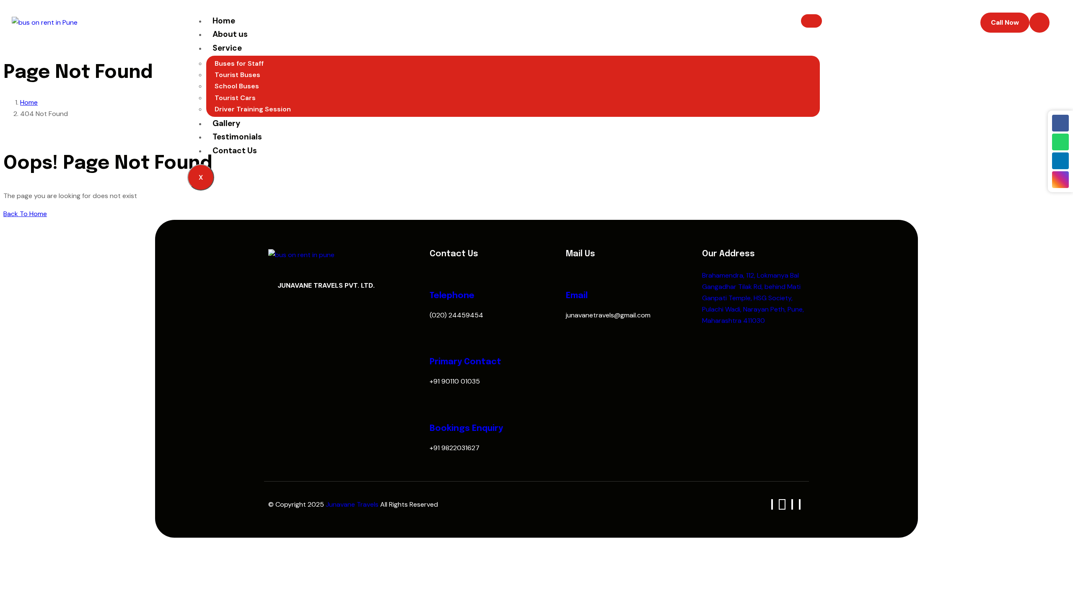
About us (230, 34)
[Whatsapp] (1060, 142)
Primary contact (465, 362)
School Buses (237, 86)
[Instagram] (1060, 179)
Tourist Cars (235, 97)
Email (577, 295)
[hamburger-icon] (811, 21)
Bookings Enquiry (466, 428)
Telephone (452, 295)
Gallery (226, 123)
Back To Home (25, 213)
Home (224, 20)
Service (227, 48)
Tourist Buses (237, 74)
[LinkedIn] (792, 504)
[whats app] (782, 504)
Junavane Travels (353, 504)
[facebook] (772, 504)
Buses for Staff (239, 63)
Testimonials (237, 136)
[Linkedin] (1060, 160)
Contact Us (235, 150)
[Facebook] (1060, 123)
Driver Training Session (253, 109)
